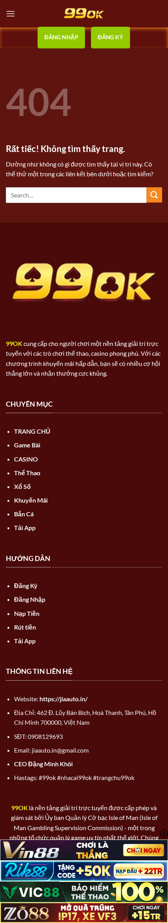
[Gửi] (154, 195)
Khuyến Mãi (31, 500)
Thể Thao (27, 472)
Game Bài (27, 445)
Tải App (25, 527)
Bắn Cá (24, 514)
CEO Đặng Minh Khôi (43, 763)
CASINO (26, 459)
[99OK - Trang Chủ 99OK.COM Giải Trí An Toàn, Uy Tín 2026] (84, 13)
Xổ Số (22, 486)
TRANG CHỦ (32, 431)
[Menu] (10, 13)
